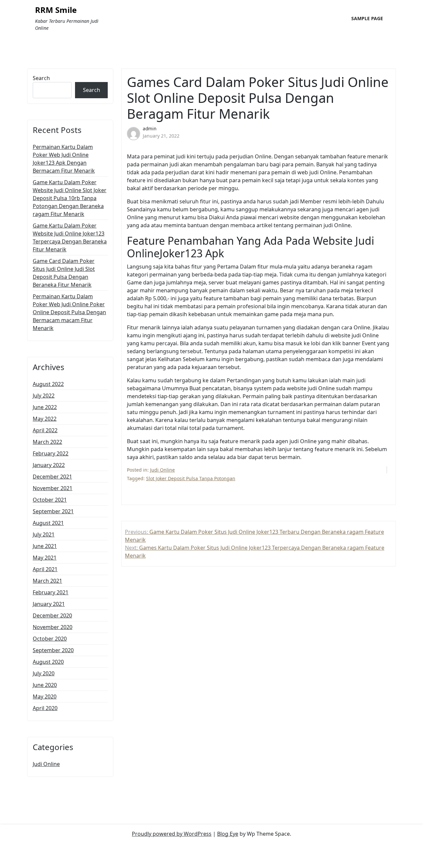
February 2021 (50, 592)
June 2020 (45, 685)
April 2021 (45, 569)
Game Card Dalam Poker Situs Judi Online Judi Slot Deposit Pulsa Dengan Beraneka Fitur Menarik (64, 272)
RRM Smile (56, 10)
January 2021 (49, 604)
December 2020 (52, 615)
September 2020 (53, 650)
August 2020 (48, 661)
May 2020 (45, 696)
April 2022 (45, 430)
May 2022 (45, 418)
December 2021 (52, 476)
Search (41, 78)
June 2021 (45, 546)
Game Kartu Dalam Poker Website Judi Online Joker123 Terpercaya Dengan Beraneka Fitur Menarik (70, 237)
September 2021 (53, 511)
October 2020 (50, 638)
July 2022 (44, 395)
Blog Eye (227, 833)
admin (149, 128)
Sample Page (367, 18)
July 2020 (44, 673)
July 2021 (44, 534)
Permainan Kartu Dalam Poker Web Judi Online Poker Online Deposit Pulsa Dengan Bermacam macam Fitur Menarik (69, 312)
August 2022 (48, 384)
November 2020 (52, 627)
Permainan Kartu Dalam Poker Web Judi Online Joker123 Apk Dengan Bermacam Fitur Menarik (64, 158)
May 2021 (45, 557)
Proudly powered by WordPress (172, 833)
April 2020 (45, 708)
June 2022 (45, 407)
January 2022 (49, 465)
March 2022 (47, 441)
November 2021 (52, 488)
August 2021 (48, 523)
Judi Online (46, 764)
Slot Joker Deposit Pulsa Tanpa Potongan (190, 478)
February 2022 (50, 453)
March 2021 (47, 580)
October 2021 (50, 499)
